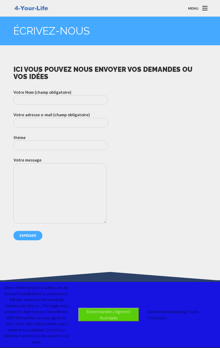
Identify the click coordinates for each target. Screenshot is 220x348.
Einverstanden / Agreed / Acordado (109, 314)
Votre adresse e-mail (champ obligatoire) (51, 114)
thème (19, 137)
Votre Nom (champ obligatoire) (42, 92)
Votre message (27, 160)
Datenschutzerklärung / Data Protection (172, 314)
